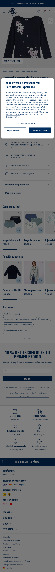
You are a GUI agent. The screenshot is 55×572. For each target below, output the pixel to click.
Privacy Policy (13, 117)
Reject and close (13, 130)
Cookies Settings (27, 123)
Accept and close (40, 130)
